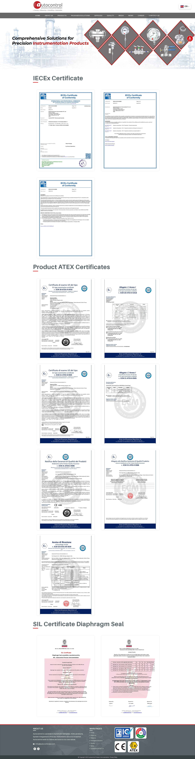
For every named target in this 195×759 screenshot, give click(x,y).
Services (98, 15)
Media (121, 15)
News (130, 15)
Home (37, 15)
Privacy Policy (113, 757)
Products (62, 15)
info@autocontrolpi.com (45, 744)
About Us (49, 15)
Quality (110, 15)
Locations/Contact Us (97, 748)
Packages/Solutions (80, 15)
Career (141, 15)
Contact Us (154, 15)
